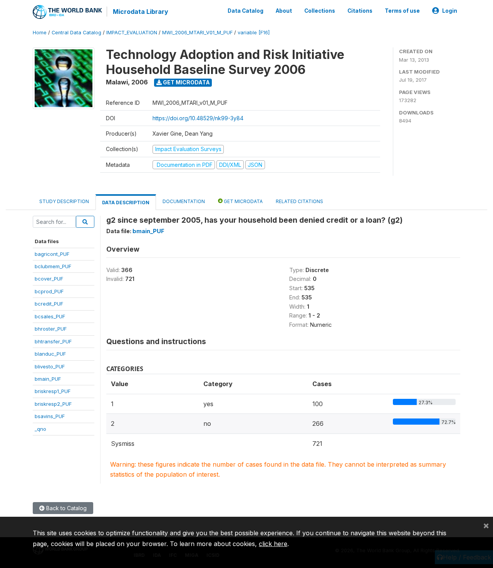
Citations (359, 11)
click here (273, 544)
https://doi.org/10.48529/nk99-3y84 (198, 118)
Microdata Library (140, 11)
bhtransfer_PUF (53, 341)
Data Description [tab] (125, 202)
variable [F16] (254, 32)
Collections (319, 11)
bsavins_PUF (50, 416)
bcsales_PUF (50, 316)
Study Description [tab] (64, 201)
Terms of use (402, 11)
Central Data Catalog (76, 32)
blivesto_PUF (50, 366)
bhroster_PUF (51, 329)
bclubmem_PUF (53, 266)
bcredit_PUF (49, 304)
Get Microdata (186, 82)
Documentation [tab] (184, 201)
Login (449, 11)
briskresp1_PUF (52, 391)
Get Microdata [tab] (243, 201)
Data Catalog (245, 11)
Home (40, 32)
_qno (40, 429)
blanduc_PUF (50, 354)
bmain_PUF (48, 379)
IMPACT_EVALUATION (131, 32)
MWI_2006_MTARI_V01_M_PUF (197, 32)
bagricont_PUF (52, 254)
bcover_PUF (49, 279)
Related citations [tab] (299, 201)
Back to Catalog (66, 508)
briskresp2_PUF (53, 404)
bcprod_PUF (49, 291)
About (284, 11)
